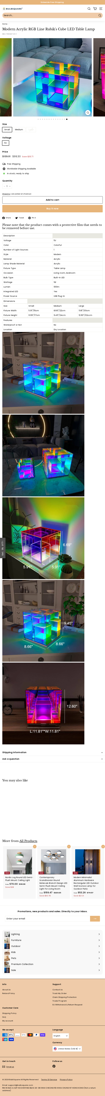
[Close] (88, 527)
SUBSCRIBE (72, 556)
